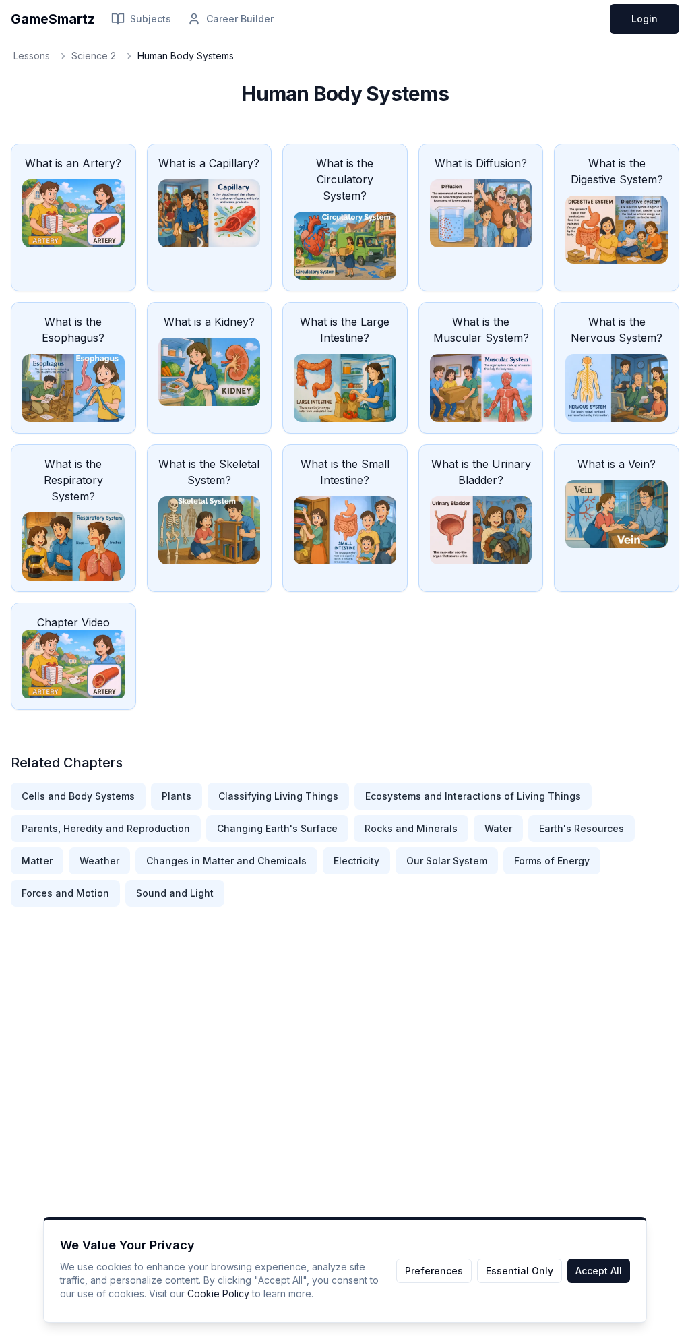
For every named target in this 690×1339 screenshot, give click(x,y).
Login (644, 18)
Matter (37, 860)
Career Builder (240, 18)
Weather (99, 860)
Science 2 (93, 55)
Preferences (434, 1270)
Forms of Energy (552, 860)
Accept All (598, 1270)
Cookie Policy (218, 1293)
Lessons (31, 55)
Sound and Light (175, 893)
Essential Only (519, 1270)
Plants (176, 796)
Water (498, 828)
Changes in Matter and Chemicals (226, 860)
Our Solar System (446, 860)
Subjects (150, 18)
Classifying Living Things (278, 796)
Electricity (356, 860)
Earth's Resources (581, 828)
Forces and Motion (65, 893)
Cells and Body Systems (78, 796)
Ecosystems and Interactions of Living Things (473, 796)
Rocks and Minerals (411, 828)
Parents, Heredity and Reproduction (106, 828)
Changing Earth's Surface (277, 828)
